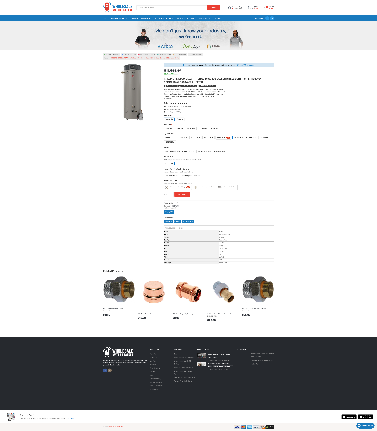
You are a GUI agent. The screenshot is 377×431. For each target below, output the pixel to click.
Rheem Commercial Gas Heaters (184, 357)
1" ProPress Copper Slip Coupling (183, 314)
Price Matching (155, 368)
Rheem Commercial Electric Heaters (182, 362)
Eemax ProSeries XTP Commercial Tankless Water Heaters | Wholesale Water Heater (220, 355)
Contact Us (153, 357)
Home (106, 58)
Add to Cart (182, 194)
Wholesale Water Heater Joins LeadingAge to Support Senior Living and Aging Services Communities (220, 365)
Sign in (256, 8)
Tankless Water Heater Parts (183, 381)
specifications (188, 221)
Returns (152, 372)
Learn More (70, 418)
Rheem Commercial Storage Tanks (183, 372)
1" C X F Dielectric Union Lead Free (113, 309)
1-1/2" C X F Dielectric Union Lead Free (254, 309)
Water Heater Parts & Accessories (184, 377)
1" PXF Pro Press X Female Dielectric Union (220, 314)
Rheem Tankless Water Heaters (184, 367)
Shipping (153, 364)
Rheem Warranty (155, 379)
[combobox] (178, 7)
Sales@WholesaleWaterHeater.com (262, 360)
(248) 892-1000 (175, 206)
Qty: (165, 194)
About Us (153, 354)
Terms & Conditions (156, 386)
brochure (169, 221)
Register (255, 7)
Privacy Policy (154, 389)
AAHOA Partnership (156, 382)
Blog (151, 375)
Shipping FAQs (169, 212)
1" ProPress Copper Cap (145, 314)
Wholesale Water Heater (115, 427)
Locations (153, 361)
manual (178, 221)
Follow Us (259, 18)
